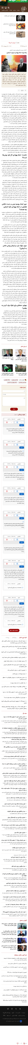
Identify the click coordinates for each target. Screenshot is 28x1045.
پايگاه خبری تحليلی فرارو (11, 1018)
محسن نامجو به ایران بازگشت (9, 16)
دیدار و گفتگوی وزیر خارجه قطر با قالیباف (16, 811)
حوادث (10, 10)
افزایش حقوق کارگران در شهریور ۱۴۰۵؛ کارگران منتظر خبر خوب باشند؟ (9, 924)
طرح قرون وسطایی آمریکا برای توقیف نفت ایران (14, 781)
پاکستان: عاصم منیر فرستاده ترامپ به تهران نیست (14, 897)
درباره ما (23, 1013)
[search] (8, 8)
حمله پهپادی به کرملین (12, 382)
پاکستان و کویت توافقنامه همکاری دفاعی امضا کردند (13, 657)
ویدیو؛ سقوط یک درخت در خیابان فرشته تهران (14, 661)
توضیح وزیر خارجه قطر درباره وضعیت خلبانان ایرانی (13, 773)
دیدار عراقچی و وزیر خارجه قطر (18, 866)
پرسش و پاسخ (22, 1015)
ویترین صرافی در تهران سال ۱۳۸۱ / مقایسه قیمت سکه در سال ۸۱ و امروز (14, 789)
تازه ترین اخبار (23, 637)
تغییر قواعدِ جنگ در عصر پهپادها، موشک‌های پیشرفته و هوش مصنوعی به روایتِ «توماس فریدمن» (14, 707)
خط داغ (25, 713)
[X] (16, 1009)
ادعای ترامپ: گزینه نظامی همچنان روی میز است (14, 756)
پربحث (7, 637)
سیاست (18, 10)
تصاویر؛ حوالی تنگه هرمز (19, 833)
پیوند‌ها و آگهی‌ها (6, 1013)
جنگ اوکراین (7, 380)
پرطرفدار (14, 637)
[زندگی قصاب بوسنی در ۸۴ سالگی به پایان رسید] (21, 368)
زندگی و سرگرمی (5, 10)
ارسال (14, 409)
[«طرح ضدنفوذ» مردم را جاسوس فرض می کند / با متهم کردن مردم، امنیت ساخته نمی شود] (22, 948)
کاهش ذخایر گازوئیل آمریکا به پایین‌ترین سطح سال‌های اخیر (7, 374)
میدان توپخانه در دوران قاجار (19, 674)
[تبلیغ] (14, 3)
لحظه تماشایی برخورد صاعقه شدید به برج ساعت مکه (13, 825)
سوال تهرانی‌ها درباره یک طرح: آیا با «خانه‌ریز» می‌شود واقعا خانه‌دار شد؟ (15, 1001)
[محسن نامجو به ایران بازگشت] (20, 18)
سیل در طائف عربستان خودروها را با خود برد (15, 904)
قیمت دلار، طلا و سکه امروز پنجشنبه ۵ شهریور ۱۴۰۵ (14, 912)
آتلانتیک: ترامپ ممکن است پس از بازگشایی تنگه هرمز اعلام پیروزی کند (15, 748)
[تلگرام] (8, 1009)
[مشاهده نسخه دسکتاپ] (6, 8)
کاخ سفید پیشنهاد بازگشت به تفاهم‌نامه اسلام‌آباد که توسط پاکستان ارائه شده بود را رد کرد (14, 729)
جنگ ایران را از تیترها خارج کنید (18, 857)
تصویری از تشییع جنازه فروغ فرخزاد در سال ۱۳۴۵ (17, 972)
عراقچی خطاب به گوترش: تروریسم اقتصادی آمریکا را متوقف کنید (14, 875)
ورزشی (14, 10)
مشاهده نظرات (15, 630)
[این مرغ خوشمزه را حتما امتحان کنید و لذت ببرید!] (20, 26)
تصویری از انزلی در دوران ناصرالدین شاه (16, 670)
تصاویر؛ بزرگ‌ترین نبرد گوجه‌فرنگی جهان (16, 817)
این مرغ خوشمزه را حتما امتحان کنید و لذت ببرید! (9, 24)
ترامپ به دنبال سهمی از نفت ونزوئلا (7, 358)
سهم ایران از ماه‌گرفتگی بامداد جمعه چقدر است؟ (14, 697)
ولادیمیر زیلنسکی (22, 382)
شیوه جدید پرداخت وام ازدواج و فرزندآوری (15, 883)
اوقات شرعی (14, 1015)
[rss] (20, 1009)
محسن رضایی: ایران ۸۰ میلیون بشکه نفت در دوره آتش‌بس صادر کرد (15, 718)
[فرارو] (24, 9)
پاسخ (22, 425)
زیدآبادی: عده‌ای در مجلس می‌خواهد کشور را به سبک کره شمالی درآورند (14, 765)
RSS (4, 1015)
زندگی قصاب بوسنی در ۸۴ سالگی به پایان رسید (21, 374)
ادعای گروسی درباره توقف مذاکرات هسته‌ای (15, 891)
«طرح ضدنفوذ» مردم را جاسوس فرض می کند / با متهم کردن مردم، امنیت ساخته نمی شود (8, 947)
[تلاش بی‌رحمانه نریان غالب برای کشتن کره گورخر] (20, 34)
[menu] (2, 8)
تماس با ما (18, 1013)
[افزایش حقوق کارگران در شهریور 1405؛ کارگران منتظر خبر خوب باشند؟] (22, 926)
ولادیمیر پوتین (15, 380)
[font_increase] (25, 90)
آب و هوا (9, 1015)
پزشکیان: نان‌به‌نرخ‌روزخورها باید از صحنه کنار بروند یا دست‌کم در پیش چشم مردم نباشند (14, 738)
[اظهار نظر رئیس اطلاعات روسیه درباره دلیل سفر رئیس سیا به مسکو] (21, 352)
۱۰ (26, 1043)
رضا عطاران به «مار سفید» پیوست (17, 683)
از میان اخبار (24, 346)
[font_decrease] (19, 90)
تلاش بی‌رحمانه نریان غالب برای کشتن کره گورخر (9, 32)
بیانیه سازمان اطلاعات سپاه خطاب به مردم (16, 798)
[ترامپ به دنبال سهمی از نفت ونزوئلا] (7, 352)
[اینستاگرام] (12, 1009)
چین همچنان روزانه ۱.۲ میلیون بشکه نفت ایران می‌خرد (13, 840)
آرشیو (13, 1013)
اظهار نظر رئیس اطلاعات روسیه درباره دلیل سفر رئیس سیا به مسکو (21, 359)
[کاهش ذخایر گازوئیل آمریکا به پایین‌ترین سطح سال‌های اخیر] (7, 368)
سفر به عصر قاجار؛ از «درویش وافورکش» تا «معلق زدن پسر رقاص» (15, 990)
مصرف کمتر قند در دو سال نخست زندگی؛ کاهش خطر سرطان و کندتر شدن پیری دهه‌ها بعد (14, 642)
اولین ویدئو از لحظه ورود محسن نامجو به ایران (14, 804)
